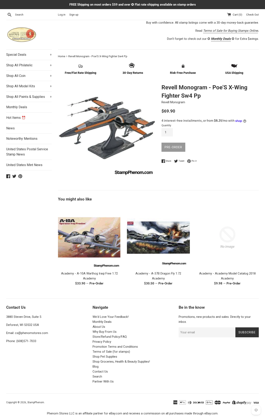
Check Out (252, 14)
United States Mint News (24, 165)
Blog (96, 366)
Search (97, 376)
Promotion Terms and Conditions (115, 347)
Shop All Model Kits (29, 86)
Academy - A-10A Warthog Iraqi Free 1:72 (89, 273)
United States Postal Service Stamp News (27, 152)
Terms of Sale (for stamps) (111, 351)
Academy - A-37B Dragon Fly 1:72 (158, 273)
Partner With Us (103, 381)
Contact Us (100, 371)
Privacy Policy (102, 342)
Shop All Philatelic (29, 65)
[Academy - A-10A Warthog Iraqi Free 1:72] (89, 237)
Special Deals (29, 55)
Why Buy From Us (105, 332)
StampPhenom (35, 402)
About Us (99, 327)
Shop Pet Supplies (105, 356)
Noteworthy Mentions (21, 139)
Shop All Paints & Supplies (29, 97)
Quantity (166, 125)
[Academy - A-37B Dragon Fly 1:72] (158, 237)
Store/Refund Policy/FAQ (110, 337)
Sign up (73, 14)
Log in (61, 14)
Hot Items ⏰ (16, 118)
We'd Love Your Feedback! (111, 317)
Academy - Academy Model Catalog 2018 (227, 273)
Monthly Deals (16, 107)
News (10, 128)
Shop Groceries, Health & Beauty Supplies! (121, 361)
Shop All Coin (29, 76)
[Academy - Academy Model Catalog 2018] (227, 237)
